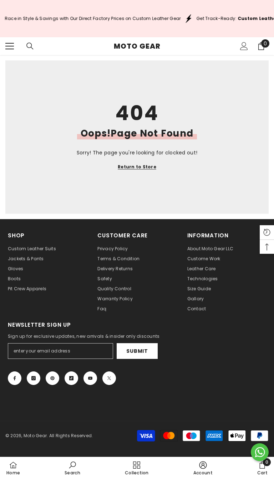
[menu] (9, 46)
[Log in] (244, 46)
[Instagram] (33, 378)
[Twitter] (109, 378)
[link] (72, 468)
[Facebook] (14, 378)
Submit (137, 351)
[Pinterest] (52, 378)
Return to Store (137, 167)
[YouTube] (90, 378)
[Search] (30, 46)
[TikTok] (71, 378)
